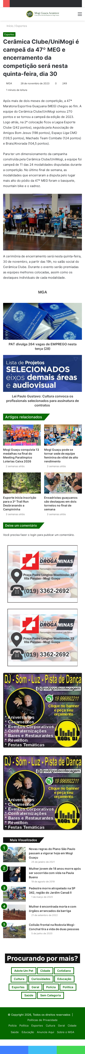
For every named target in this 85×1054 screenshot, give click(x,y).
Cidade (45, 970)
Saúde (28, 995)
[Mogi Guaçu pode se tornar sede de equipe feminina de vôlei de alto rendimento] (63, 435)
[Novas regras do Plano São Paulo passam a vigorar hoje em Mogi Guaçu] (14, 854)
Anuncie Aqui (45, 1032)
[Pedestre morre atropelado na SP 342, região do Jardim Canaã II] (14, 894)
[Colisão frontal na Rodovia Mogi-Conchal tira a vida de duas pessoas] (14, 930)
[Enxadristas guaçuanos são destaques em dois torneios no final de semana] (63, 483)
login (33, 534)
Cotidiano (64, 970)
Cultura (19, 979)
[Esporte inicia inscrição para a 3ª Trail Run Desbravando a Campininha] (22, 483)
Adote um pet (23, 970)
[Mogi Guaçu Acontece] (42, 14)
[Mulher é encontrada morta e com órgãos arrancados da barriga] (14, 912)
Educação (64, 979)
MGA (9, 83)
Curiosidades (40, 979)
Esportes (21, 25)
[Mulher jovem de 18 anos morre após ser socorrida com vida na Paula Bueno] (14, 874)
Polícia (51, 987)
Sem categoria (50, 995)
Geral (35, 987)
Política (68, 987)
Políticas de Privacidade (42, 1020)
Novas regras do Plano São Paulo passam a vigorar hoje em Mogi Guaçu (52, 853)
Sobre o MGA (65, 1032)
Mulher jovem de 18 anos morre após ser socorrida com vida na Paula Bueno (55, 873)
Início (9, 25)
